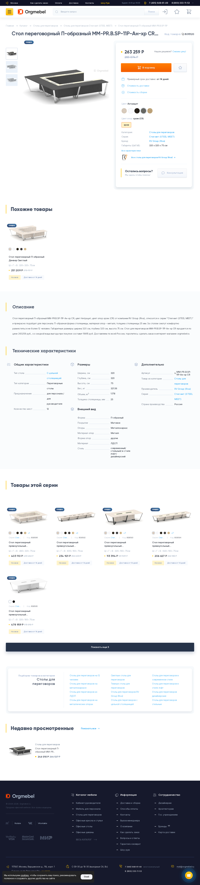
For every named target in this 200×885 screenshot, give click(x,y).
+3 (77, 533)
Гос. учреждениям (168, 814)
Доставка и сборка (130, 803)
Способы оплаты (129, 809)
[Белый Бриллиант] (130, 111)
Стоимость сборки (137, 92)
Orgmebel (20, 796)
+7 (124, 533)
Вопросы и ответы (130, 838)
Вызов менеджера (130, 820)
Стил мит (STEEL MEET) (162, 136)
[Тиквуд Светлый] (150, 111)
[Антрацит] (143, 111)
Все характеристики (131, 150)
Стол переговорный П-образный (26, 259)
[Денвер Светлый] (124, 111)
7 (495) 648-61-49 (133, 867)
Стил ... (18, 537)
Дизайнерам (164, 803)
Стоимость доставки (138, 85)
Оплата (58, 3)
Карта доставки (166, 832)
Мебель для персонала (88, 809)
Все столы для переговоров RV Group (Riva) (153, 157)
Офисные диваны (85, 832)
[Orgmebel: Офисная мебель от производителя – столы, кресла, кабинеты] (32, 11)
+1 (29, 533)
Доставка (73, 3)
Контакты (89, 3)
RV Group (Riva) (157, 141)
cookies (25, 875)
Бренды (164, 826)
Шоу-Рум (105, 3)
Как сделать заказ (39, 3)
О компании (126, 826)
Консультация (175, 172)
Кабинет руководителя (88, 803)
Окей (86, 876)
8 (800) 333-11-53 (133, 871)
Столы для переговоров (161, 132)
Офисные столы (84, 826)
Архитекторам (166, 809)
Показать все (88, 728)
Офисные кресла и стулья (89, 820)
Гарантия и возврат (130, 844)
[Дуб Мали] (137, 111)
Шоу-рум (125, 850)
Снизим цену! (179, 51)
